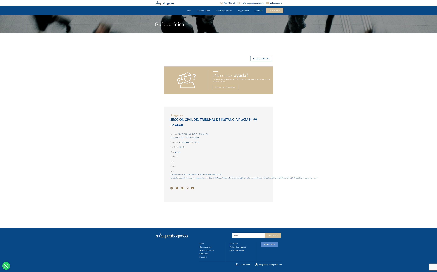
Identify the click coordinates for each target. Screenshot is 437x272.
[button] (171, 188)
